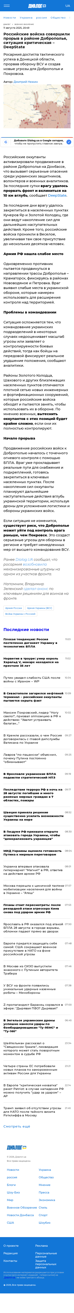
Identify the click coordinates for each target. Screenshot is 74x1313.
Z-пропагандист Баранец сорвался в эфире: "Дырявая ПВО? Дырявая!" (33, 1006)
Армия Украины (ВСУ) (39, 608)
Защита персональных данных (45, 1264)
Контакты (10, 1261)
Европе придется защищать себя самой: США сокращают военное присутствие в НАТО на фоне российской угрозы (30, 949)
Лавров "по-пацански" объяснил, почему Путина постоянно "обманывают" (30, 758)
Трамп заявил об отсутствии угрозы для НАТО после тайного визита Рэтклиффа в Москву (32, 1111)
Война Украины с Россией (20, 614)
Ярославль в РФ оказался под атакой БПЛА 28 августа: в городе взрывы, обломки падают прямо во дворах (33, 927)
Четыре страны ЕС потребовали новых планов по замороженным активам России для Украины (30, 1069)
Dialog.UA (24, 559)
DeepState (57, 195)
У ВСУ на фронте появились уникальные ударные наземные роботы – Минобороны (29, 989)
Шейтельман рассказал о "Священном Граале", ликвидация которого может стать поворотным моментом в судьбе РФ (31, 1048)
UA (67, 6)
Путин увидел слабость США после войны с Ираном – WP (32, 679)
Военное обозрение (24, 24)
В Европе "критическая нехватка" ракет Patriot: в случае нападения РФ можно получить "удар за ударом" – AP (33, 1091)
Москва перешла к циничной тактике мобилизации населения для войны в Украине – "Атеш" (33, 889)
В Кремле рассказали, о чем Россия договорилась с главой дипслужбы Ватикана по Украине (32, 739)
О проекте (11, 1245)
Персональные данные (46, 1255)
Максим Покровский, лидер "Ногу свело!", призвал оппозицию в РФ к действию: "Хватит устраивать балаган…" (32, 718)
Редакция (10, 1253)
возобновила (35, 564)
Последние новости (26, 629)
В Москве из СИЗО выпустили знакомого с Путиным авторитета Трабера (30, 970)
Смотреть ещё (16, 1126)
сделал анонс (36, 589)
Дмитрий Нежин (26, 81)
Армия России (13, 608)
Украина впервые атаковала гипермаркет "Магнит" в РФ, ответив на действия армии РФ (33, 870)
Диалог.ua (9, 1277)
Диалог (6, 24)
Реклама (41, 1245)
